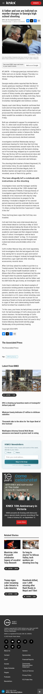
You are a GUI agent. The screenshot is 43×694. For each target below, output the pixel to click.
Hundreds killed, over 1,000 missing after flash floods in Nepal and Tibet (30, 585)
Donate (36, 3)
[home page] (11, 4)
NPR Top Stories (12, 356)
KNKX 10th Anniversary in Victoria (21, 507)
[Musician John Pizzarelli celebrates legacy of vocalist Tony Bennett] (12, 544)
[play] (3, 691)
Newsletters (8, 681)
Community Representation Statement (27, 665)
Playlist (6, 672)
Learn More (21, 522)
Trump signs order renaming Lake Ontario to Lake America (11, 584)
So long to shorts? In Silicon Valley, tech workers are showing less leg (31, 557)
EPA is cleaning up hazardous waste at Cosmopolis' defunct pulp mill (21, 404)
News (18, 452)
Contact (6, 655)
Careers (25, 651)
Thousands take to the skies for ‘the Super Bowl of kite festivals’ (21, 422)
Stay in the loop (21, 462)
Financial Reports (28, 659)
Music (9, 452)
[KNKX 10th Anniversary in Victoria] (21, 487)
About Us (7, 651)
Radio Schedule (9, 668)
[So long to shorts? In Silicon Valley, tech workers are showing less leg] (31, 544)
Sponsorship (26, 655)
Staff (6, 659)
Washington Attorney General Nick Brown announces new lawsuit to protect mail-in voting (20, 432)
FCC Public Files (27, 679)
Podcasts (7, 677)
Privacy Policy (27, 465)
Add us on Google (32, 65)
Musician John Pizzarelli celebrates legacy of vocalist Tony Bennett (12, 557)
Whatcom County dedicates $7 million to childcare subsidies (21, 413)
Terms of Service (28, 671)
